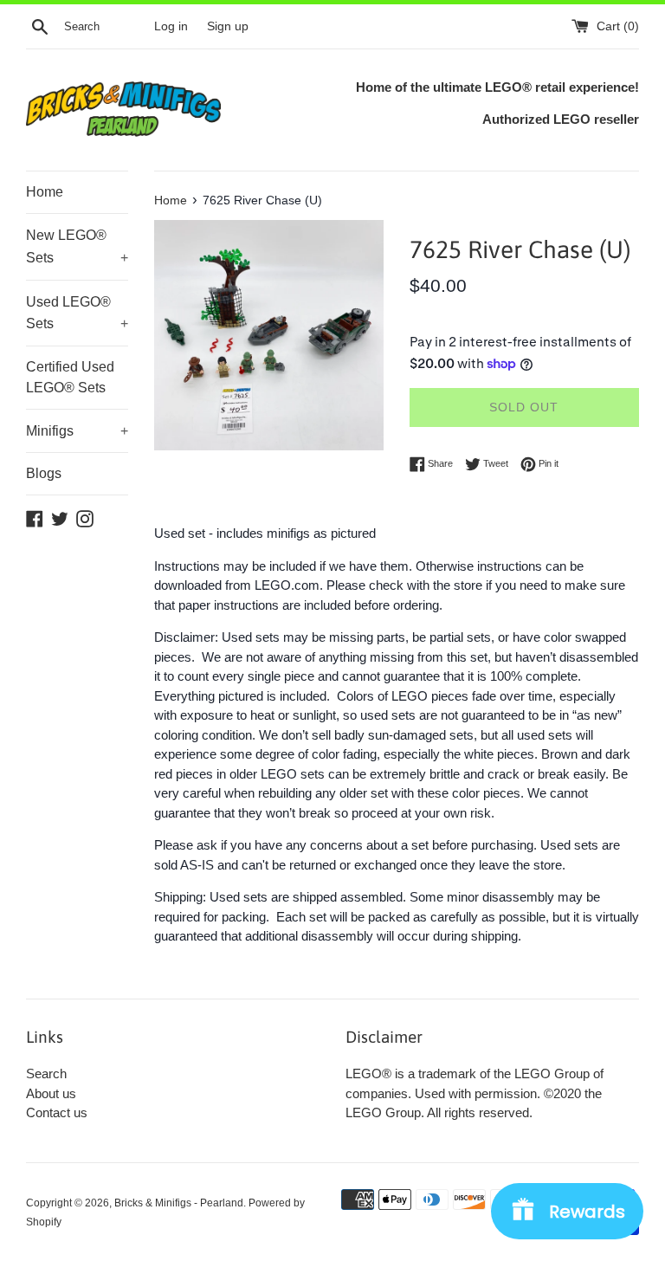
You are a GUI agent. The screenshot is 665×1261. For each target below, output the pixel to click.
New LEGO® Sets (77, 246)
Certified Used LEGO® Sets (70, 377)
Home (44, 191)
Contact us (56, 1112)
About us (51, 1093)
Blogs (43, 473)
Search (46, 1073)
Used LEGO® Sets (77, 313)
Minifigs (77, 431)
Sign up (228, 26)
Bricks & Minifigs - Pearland (178, 1203)
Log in (171, 26)
